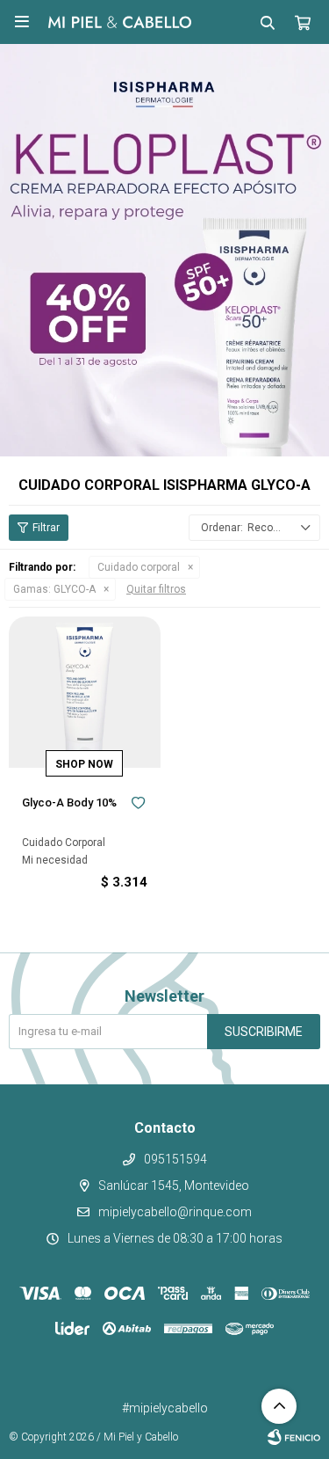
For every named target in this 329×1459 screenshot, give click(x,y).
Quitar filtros (156, 589)
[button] (267, 22)
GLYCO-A (54, 589)
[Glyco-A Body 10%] (85, 692)
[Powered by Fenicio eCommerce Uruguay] (294, 1437)
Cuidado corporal (138, 567)
